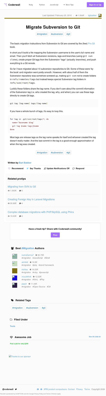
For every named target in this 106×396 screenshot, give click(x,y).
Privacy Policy (38, 394)
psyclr (24, 283)
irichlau (25, 269)
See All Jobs (94, 336)
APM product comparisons (55, 389)
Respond (79, 168)
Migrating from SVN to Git (22, 186)
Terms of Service (51, 394)
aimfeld (25, 262)
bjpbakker (92, 15)
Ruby (31, 4)
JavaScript (54, 4)
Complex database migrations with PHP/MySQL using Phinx (41, 212)
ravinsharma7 (28, 255)
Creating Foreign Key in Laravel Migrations (31, 199)
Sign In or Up (95, 4)
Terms (87, 389)
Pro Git (91, 43)
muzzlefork (26, 276)
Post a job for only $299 (19, 343)
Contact (71, 389)
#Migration (28, 248)
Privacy (79, 389)
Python (42, 4)
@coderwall (8, 389)
